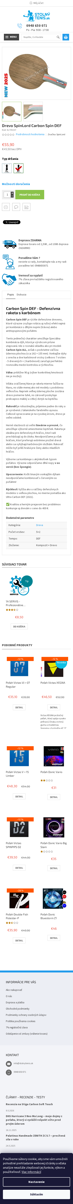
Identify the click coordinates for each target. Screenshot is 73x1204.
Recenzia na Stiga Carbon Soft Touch (29, 1104)
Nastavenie (36, 1182)
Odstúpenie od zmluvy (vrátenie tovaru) (26, 1034)
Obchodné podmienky (17, 1009)
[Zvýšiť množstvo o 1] (12, 193)
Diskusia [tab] (21, 295)
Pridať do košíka (29, 194)
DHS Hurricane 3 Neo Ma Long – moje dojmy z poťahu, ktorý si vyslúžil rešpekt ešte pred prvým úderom (34, 1120)
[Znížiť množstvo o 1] (12, 196)
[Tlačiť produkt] (6, 207)
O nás (9, 996)
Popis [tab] (10, 295)
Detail (19, 707)
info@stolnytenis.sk (23, 1063)
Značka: (56, 134)
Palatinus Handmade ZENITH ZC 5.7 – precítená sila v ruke (35, 1137)
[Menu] (11, 37)
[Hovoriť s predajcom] (16, 207)
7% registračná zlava (17, 1027)
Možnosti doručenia (16, 184)
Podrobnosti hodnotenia (30, 134)
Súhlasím (36, 1194)
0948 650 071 (20, 1072)
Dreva (39, 525)
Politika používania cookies (20, 1021)
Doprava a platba (15, 1002)
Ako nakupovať (14, 990)
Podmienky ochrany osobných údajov (26, 1015)
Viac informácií (31, 1172)
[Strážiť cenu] (26, 207)
